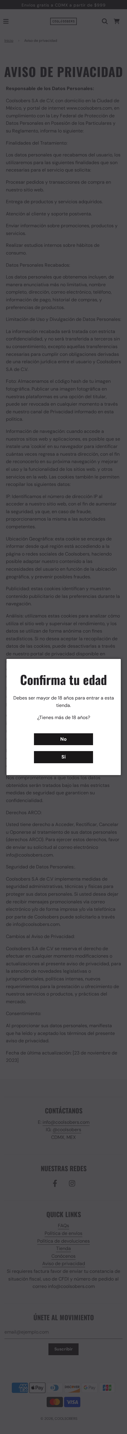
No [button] (63, 739)
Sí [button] (63, 757)
